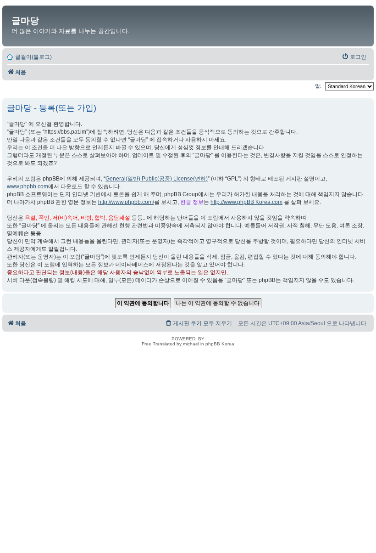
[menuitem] (354, 57)
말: (319, 86)
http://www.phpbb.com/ (126, 202)
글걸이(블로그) (33, 57)
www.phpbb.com (27, 186)
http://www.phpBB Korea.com (246, 202)
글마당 (25, 21)
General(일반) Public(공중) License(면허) (156, 178)
